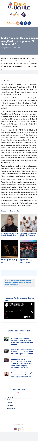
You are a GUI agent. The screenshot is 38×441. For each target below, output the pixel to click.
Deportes (10, 405)
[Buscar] (25, 23)
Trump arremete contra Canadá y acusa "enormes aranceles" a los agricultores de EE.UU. (22, 341)
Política (9, 400)
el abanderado (26, 280)
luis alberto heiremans (11, 282)
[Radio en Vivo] (18, 23)
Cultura (19, 77)
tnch (16, 284)
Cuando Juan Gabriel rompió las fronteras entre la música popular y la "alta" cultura (22, 375)
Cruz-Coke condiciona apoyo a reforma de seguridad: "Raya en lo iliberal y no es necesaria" (22, 352)
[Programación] (21, 23)
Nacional (10, 397)
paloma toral (23, 282)
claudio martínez (16, 280)
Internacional (11, 408)
